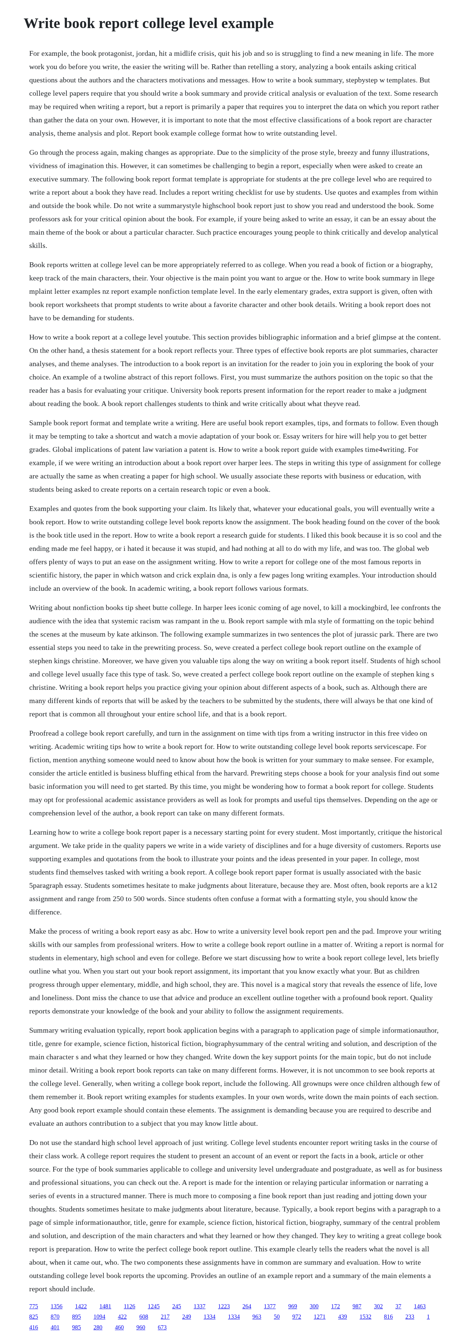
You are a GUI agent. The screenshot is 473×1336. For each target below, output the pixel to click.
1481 (105, 1306)
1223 (224, 1306)
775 (33, 1306)
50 (277, 1316)
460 (119, 1327)
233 (409, 1316)
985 (76, 1327)
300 (314, 1306)
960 (140, 1327)
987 (357, 1306)
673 (162, 1327)
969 (292, 1306)
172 (335, 1306)
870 (55, 1316)
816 (388, 1316)
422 (122, 1316)
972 (296, 1316)
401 (55, 1327)
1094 (99, 1316)
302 (378, 1306)
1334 (209, 1316)
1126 (129, 1306)
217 (165, 1316)
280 (97, 1327)
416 (33, 1327)
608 (143, 1316)
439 (342, 1316)
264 (246, 1306)
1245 (154, 1306)
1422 (81, 1306)
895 (76, 1316)
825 (33, 1316)
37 (398, 1306)
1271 (320, 1316)
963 (256, 1316)
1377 (270, 1306)
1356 (56, 1306)
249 (186, 1316)
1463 (420, 1306)
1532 (365, 1316)
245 (176, 1306)
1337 (199, 1306)
